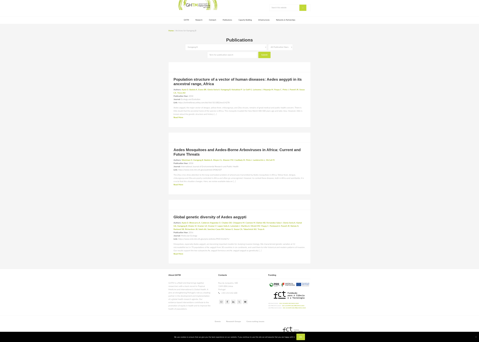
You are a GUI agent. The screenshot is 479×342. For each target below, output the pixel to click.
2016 (191, 233)
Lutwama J (257, 90)
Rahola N (295, 226)
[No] (476, 337)
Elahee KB (260, 223)
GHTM (197, 5)
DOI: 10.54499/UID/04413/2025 (289, 303)
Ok (300, 337)
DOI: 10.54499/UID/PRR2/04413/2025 (294, 308)
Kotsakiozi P (237, 90)
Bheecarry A (194, 223)
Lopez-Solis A (223, 226)
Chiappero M (238, 223)
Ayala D (185, 90)
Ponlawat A (275, 226)
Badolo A (193, 90)
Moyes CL (217, 160)
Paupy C (278, 90)
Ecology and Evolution (190, 99)
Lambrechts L (259, 160)
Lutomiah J (235, 226)
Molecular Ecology (189, 236)
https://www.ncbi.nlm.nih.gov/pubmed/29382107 (200, 170)
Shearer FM (228, 160)
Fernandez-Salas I (274, 223)
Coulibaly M (239, 160)
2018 (191, 96)
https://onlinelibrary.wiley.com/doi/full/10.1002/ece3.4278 (204, 103)
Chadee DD (227, 223)
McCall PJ (270, 160)
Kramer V (212, 226)
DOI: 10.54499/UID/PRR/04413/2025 (293, 305)
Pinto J (286, 90)
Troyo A (261, 229)
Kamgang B (226, 90)
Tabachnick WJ (250, 229)
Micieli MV (255, 226)
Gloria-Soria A (213, 90)
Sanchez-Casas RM (215, 229)
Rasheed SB (179, 229)
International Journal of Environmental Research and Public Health (210, 167)
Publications (239, 40)
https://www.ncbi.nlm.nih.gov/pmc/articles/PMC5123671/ (203, 239)
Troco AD (181, 93)
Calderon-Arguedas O (211, 223)
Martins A (245, 226)
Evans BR (202, 90)
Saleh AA (202, 229)
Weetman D (187, 160)
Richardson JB (191, 229)
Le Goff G (247, 90)
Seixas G (229, 229)
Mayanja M (268, 90)
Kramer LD (202, 226)
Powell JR (294, 90)
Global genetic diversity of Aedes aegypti (210, 217)
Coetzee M (250, 223)
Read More (178, 117)
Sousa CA (238, 229)
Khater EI (192, 226)
